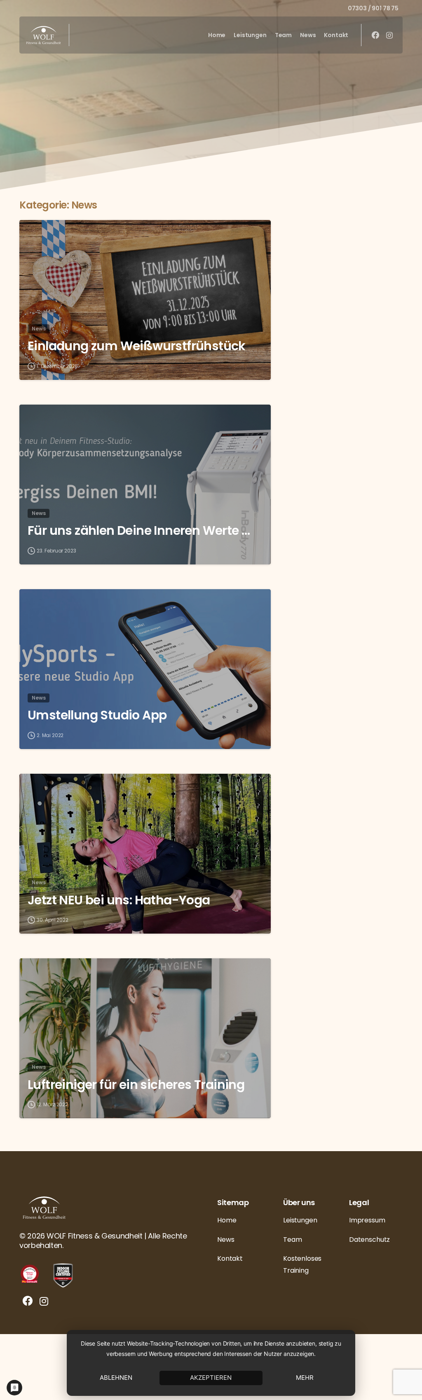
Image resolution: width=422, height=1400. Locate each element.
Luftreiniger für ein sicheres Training (136, 1085)
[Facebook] (375, 35)
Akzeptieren (211, 1377)
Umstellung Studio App (97, 715)
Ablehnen (116, 1377)
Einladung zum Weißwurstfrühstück (137, 346)
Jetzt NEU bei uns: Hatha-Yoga (119, 900)
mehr (305, 1377)
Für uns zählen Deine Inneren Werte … (139, 530)
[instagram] (389, 35)
